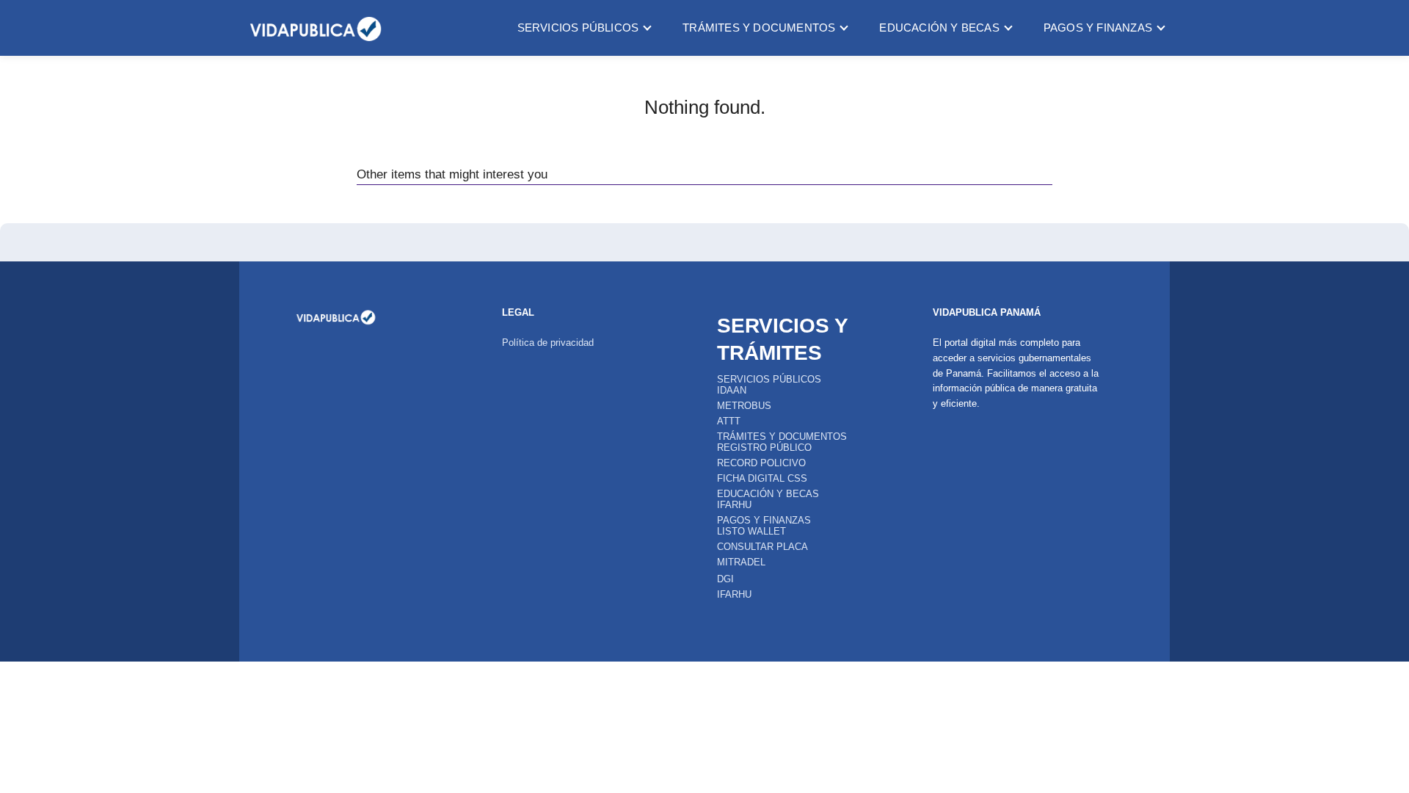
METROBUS (744, 405)
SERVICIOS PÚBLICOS (578, 27)
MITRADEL (741, 562)
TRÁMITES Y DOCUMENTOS (758, 27)
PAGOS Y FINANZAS (1098, 27)
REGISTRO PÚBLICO (764, 447)
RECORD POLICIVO (761, 462)
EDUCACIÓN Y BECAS (939, 27)
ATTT (728, 421)
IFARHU (734, 504)
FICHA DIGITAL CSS (762, 478)
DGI (725, 578)
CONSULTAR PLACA (762, 546)
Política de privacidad (548, 342)
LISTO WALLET (751, 531)
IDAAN (731, 390)
